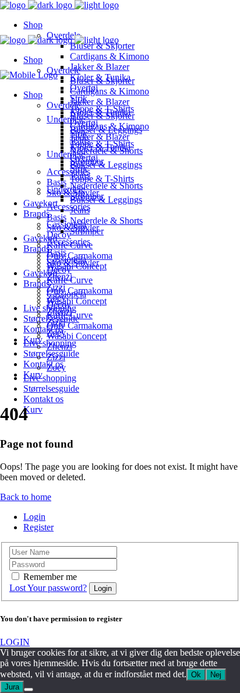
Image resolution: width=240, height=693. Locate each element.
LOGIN (15, 642)
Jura (12, 687)
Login (34, 517)
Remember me (50, 577)
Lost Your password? (48, 588)
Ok (196, 674)
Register (38, 527)
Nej (215, 674)
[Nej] (28, 689)
